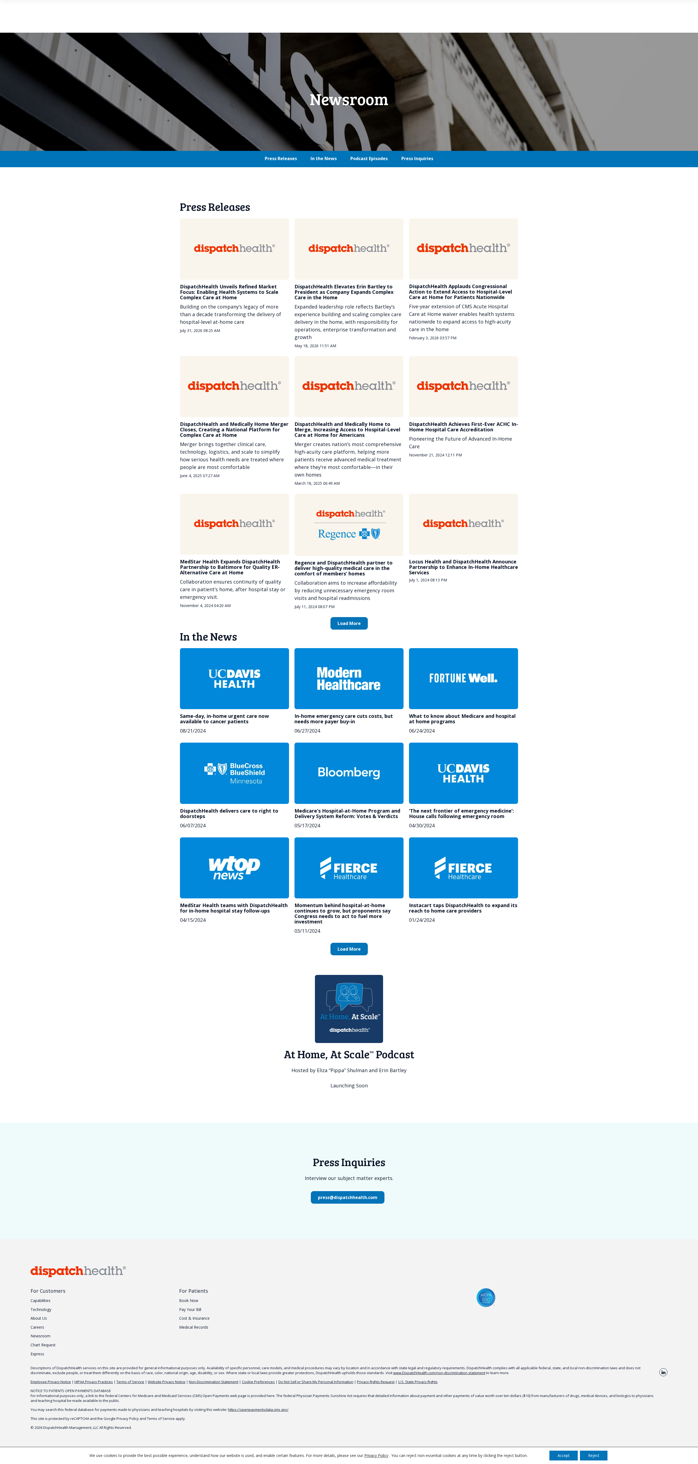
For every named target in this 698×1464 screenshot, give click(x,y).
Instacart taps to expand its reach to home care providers (463, 908)
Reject (593, 1455)
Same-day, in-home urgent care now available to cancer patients (224, 719)
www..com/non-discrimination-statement (439, 1372)
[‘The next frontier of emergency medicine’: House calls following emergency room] (463, 773)
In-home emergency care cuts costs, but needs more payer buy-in (343, 719)
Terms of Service (130, 1381)
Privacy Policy (127, 1418)
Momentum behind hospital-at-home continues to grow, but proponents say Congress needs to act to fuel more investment (342, 913)
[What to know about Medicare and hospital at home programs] (463, 678)
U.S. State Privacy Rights (418, 1381)
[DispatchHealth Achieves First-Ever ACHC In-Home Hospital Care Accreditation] (463, 386)
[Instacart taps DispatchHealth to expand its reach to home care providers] (463, 867)
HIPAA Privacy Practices (93, 1381)
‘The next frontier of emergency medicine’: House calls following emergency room (461, 813)
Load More (349, 623)
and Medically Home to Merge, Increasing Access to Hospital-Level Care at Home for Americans (347, 429)
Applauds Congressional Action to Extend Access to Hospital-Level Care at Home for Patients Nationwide (460, 291)
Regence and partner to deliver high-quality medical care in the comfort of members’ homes (343, 568)
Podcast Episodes (369, 158)
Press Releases (281, 158)
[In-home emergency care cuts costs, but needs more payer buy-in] (349, 678)
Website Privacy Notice (166, 1381)
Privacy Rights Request (376, 1381)
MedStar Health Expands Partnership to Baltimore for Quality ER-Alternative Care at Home (230, 567)
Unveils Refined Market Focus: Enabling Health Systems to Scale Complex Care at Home (229, 292)
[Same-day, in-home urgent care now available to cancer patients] (234, 678)
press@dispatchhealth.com (347, 1197)
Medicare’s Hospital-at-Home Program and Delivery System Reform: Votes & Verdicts (347, 813)
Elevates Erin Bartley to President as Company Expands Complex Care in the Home (343, 292)
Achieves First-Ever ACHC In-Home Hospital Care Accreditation (463, 427)
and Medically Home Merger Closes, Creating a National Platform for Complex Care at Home (234, 429)
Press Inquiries (417, 158)
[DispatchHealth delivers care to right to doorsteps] (234, 773)
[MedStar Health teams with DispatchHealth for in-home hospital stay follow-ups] (234, 867)
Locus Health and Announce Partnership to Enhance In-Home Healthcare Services (463, 567)
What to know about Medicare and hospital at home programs (462, 719)
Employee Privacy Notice (51, 1381)
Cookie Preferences (258, 1381)
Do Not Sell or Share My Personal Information (315, 1381)
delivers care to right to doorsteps (229, 813)
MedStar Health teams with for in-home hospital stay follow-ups (234, 908)
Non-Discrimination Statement (213, 1381)
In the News (324, 158)
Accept (564, 1455)
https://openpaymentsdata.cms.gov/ (258, 1409)
